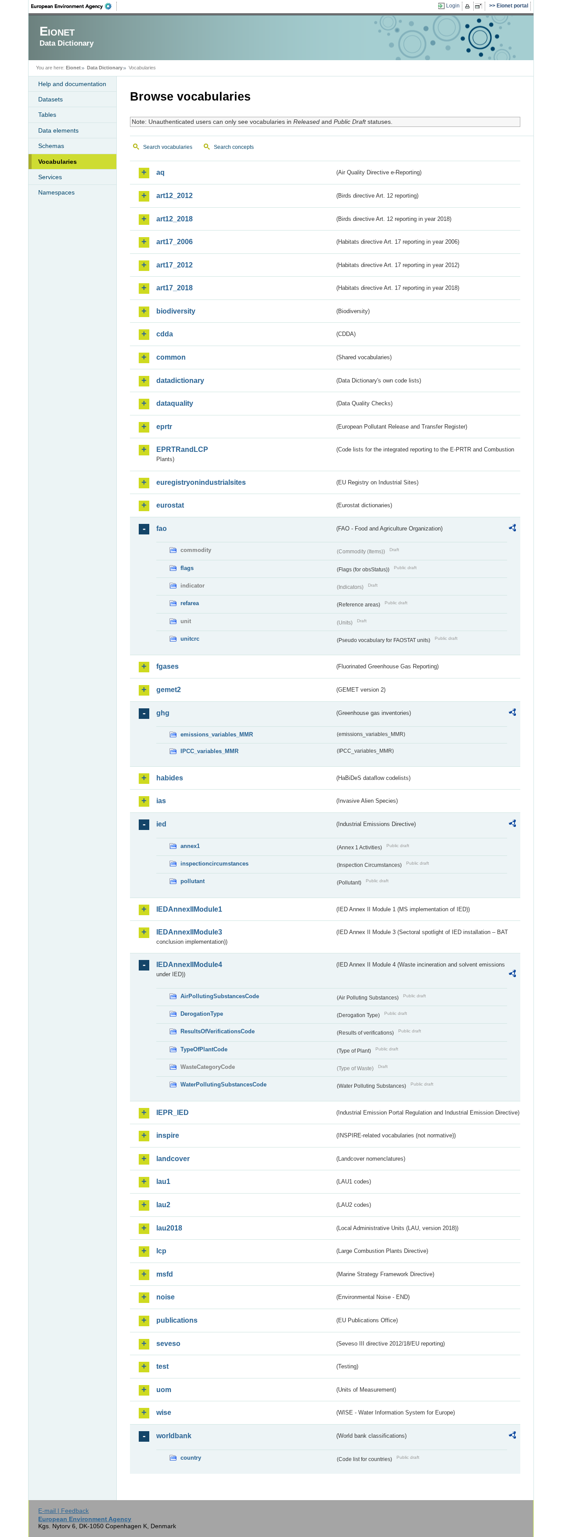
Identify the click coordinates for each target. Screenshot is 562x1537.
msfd (164, 1274)
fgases (167, 666)
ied (161, 824)
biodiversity (175, 311)
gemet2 (168, 689)
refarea (189, 603)
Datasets (50, 99)
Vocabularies (57, 161)
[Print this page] (469, 6)
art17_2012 (174, 265)
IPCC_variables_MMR (209, 751)
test (162, 1366)
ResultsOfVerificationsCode (217, 1031)
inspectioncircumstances (214, 863)
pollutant (192, 881)
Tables (47, 114)
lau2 (163, 1205)
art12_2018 (174, 219)
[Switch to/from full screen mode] (480, 6)
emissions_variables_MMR (216, 734)
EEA (74, 6)
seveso (168, 1343)
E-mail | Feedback (63, 1510)
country (190, 1457)
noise (165, 1297)
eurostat (170, 505)
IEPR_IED (172, 1112)
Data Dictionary (104, 67)
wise (163, 1412)
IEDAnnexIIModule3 (189, 932)
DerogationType (201, 1013)
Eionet (73, 67)
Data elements (58, 130)
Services (50, 176)
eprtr (164, 426)
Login (453, 5)
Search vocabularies (167, 147)
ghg (162, 713)
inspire (167, 1135)
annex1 (190, 846)
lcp (161, 1251)
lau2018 (169, 1228)
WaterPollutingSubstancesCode (223, 1084)
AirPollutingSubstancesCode (219, 996)
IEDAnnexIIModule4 (189, 964)
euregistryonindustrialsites (201, 482)
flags (187, 568)
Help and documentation (72, 83)
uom (163, 1389)
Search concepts (234, 147)
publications (177, 1320)
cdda (164, 334)
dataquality (174, 403)
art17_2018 (174, 288)
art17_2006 (174, 241)
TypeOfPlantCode (203, 1049)
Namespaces (56, 192)
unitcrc (189, 638)
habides (169, 778)
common (171, 357)
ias (161, 801)
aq (160, 172)
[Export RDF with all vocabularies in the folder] (512, 529)
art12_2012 (174, 195)
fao (161, 528)
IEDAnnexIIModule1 (189, 909)
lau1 (163, 1181)
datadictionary (180, 380)
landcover (173, 1158)
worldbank (173, 1436)
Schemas (51, 145)
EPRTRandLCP (182, 449)
